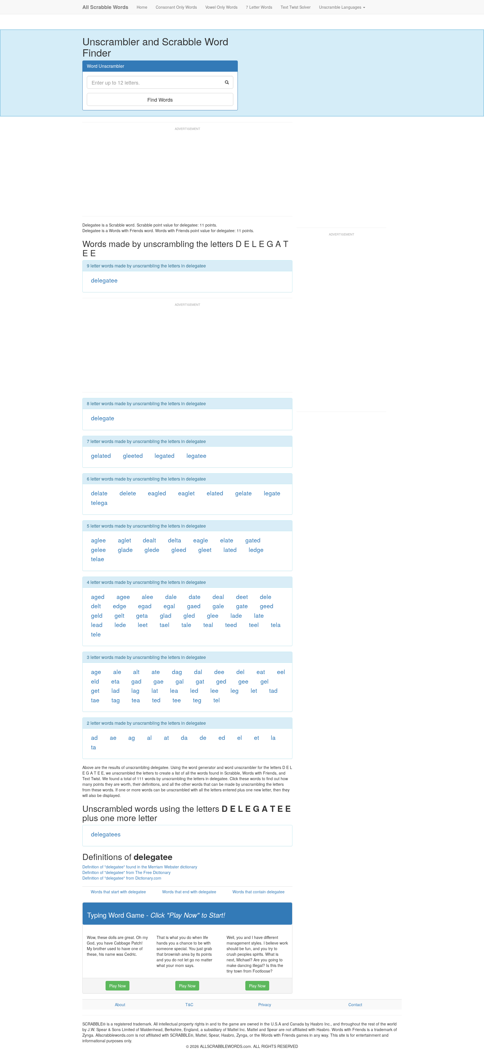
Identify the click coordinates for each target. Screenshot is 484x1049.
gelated (101, 455)
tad (273, 690)
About (120, 1004)
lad (115, 690)
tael (164, 624)
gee (243, 681)
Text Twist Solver (296, 7)
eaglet (186, 493)
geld (97, 615)
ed (221, 737)
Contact (355, 1004)
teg (197, 700)
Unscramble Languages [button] (340, 7)
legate (272, 493)
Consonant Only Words (176, 7)
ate (156, 671)
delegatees (106, 834)
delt (96, 606)
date (195, 596)
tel (216, 700)
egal (169, 606)
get (95, 690)
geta (142, 615)
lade (236, 615)
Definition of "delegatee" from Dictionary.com (121, 878)
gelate (243, 493)
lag (135, 690)
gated (252, 540)
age (96, 671)
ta (93, 747)
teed (231, 624)
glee (212, 615)
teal (208, 624)
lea (174, 690)
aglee (98, 540)
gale (218, 606)
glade (125, 549)
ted (156, 700)
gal (180, 681)
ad (94, 737)
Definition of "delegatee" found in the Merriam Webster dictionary (139, 866)
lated (230, 549)
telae (97, 558)
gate (242, 606)
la (273, 737)
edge (119, 606)
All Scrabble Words (105, 7)
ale (117, 671)
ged (221, 681)
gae (158, 681)
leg (235, 690)
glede (152, 549)
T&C (189, 1004)
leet (143, 624)
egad (145, 606)
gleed (178, 549)
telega (99, 502)
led (194, 690)
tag (115, 700)
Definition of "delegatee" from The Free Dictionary (126, 872)
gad (136, 681)
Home (142, 7)
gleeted (133, 455)
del (240, 671)
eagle (200, 540)
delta (174, 540)
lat (155, 690)
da (184, 737)
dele (265, 596)
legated (164, 455)
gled (189, 615)
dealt (149, 540)
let (254, 690)
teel (254, 624)
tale (186, 624)
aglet (124, 540)
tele (96, 634)
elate (226, 540)
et (256, 737)
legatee (196, 455)
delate (99, 493)
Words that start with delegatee (118, 891)
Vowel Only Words (221, 7)
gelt (119, 615)
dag (177, 671)
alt (136, 671)
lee (214, 690)
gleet (204, 549)
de (203, 737)
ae (113, 737)
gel (264, 681)
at (166, 737)
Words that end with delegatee (189, 891)
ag (131, 737)
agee (123, 596)
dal (198, 671)
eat (261, 671)
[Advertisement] (184, 174)
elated (215, 493)
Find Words (160, 99)
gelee (98, 549)
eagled (157, 493)
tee (177, 700)
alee (147, 596)
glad (165, 615)
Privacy (264, 1004)
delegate (102, 418)
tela (276, 624)
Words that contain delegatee (258, 891)
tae (95, 700)
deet (242, 596)
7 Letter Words (259, 7)
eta (115, 681)
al (149, 737)
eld (95, 681)
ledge (256, 549)
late (259, 615)
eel (281, 671)
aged (97, 596)
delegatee (104, 280)
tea (136, 700)
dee (219, 671)
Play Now (117, 986)
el (239, 737)
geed (266, 606)
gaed (194, 606)
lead (97, 624)
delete (128, 493)
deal (218, 596)
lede (120, 624)
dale (171, 596)
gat (200, 681)
